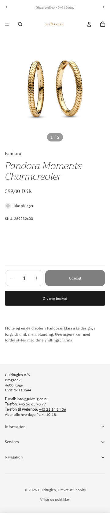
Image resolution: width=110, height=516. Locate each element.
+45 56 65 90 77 (32, 404)
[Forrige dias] (6, 7)
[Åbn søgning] (20, 24)
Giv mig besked (55, 298)
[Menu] (7, 24)
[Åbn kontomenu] (89, 24)
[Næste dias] (103, 7)
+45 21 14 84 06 (52, 409)
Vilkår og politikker (55, 499)
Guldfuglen (47, 490)
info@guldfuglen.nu (33, 399)
